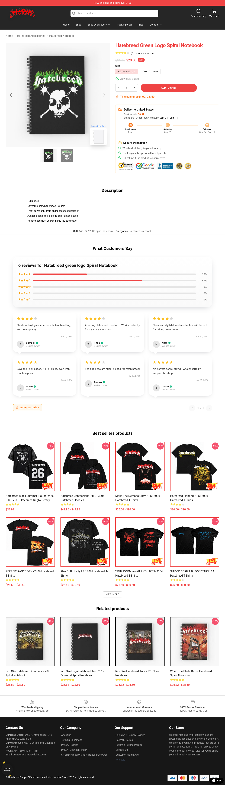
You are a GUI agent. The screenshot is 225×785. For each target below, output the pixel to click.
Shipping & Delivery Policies (130, 735)
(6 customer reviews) (142, 53)
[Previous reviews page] (192, 408)
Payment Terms (124, 740)
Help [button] (219, 780)
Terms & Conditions (71, 740)
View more (112, 594)
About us (66, 735)
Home (9, 35)
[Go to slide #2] (66, 155)
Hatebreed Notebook (62, 35)
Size (117, 65)
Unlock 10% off (7, 769)
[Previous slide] (11, 95)
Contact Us (122, 749)
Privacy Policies (69, 744)
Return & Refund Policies (129, 744)
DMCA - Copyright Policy (74, 749)
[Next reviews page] (209, 408)
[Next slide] (104, 95)
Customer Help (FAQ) (127, 754)
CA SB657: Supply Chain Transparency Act (84, 754)
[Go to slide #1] (48, 155)
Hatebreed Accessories (31, 35)
